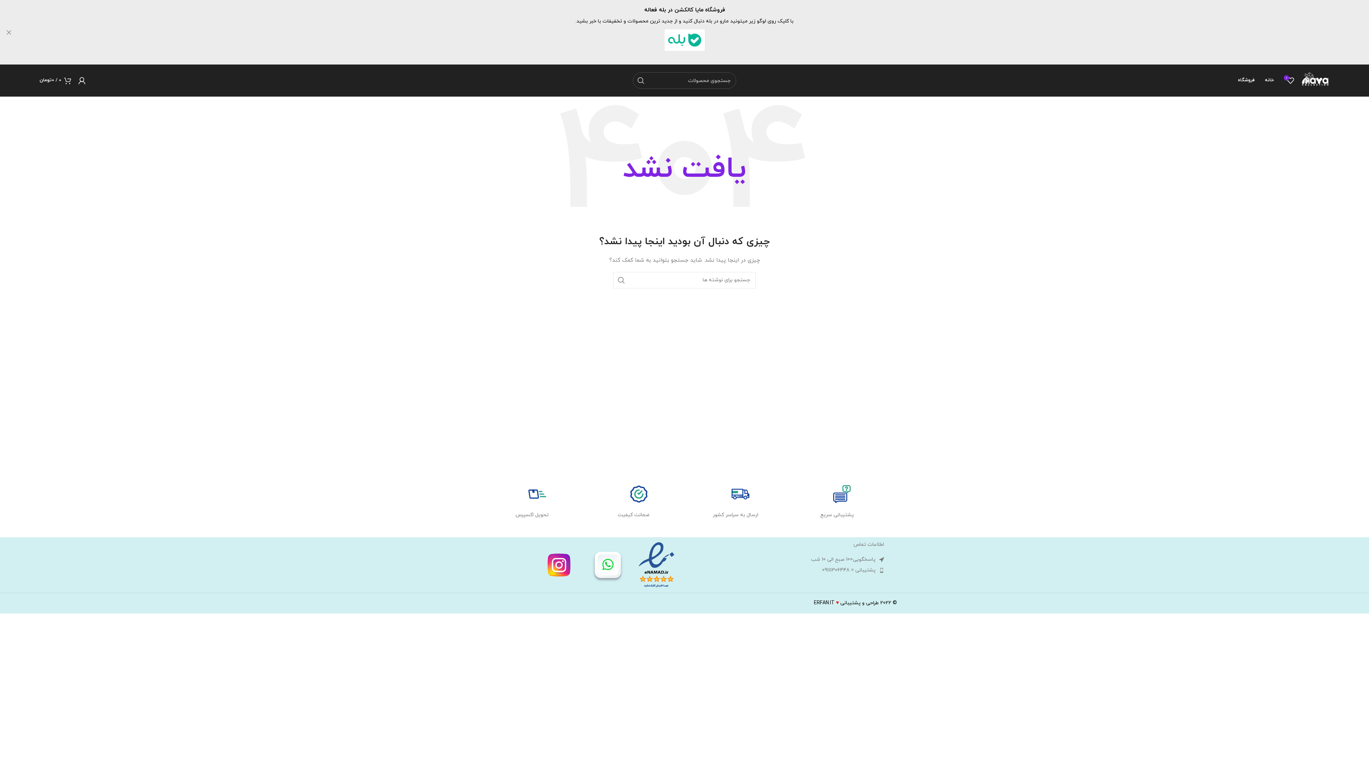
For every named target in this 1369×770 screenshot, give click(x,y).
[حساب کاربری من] (82, 80)
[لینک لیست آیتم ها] (786, 570)
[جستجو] (641, 80)
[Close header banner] (9, 32)
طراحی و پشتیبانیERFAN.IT (846, 603)
